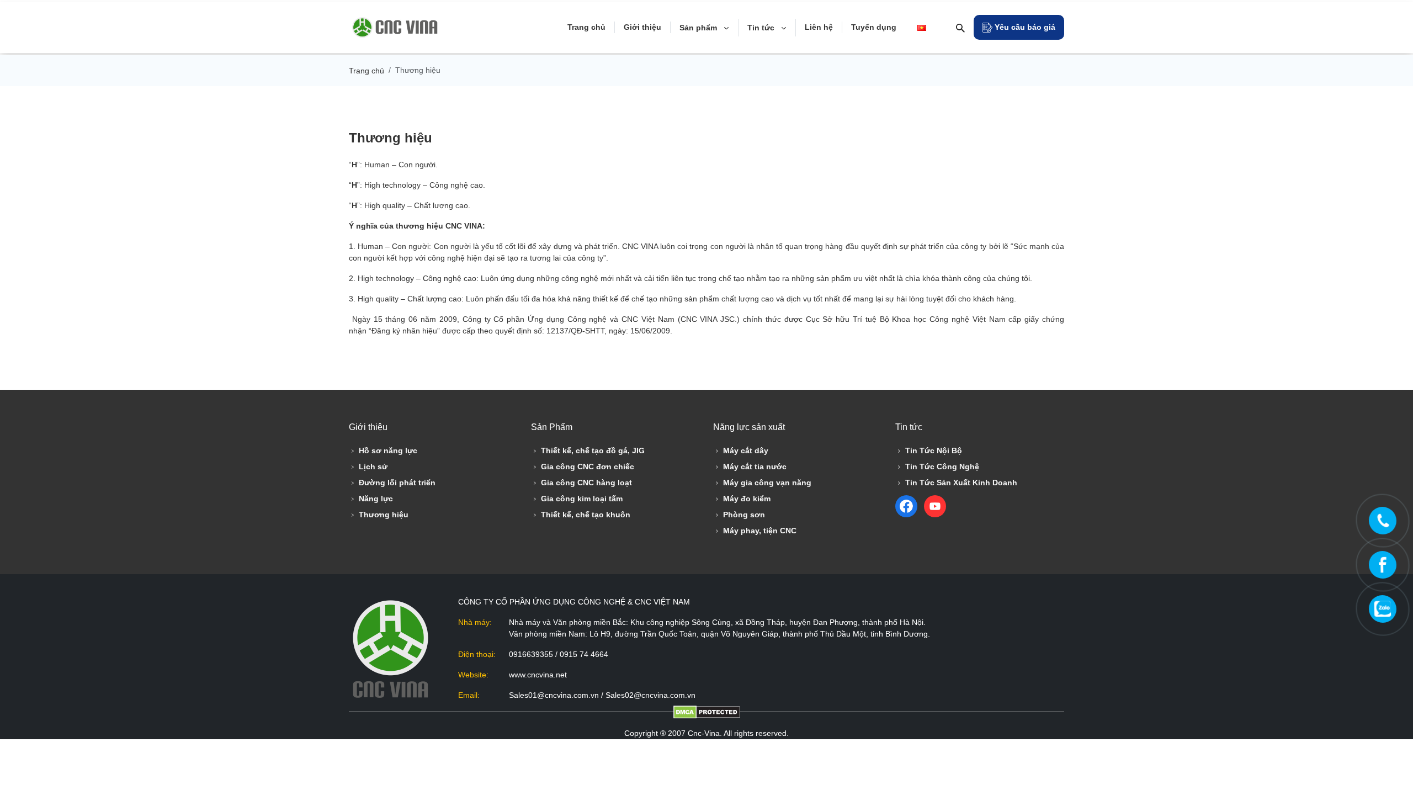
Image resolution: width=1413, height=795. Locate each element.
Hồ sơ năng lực (388, 450)
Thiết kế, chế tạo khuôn (585, 514)
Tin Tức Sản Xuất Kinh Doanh (961, 482)
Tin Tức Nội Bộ (933, 450)
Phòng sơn (744, 514)
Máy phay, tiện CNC (759, 530)
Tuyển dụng (873, 27)
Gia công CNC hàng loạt (586, 482)
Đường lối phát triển (397, 482)
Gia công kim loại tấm (582, 498)
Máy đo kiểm (747, 498)
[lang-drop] (924, 27)
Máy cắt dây (745, 450)
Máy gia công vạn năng (767, 482)
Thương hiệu (383, 514)
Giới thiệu (642, 27)
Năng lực (376, 498)
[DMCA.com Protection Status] (706, 712)
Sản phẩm (699, 27)
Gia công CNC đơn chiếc (587, 466)
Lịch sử (373, 466)
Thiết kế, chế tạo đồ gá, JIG (593, 450)
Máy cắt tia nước (755, 466)
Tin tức (762, 27)
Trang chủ (586, 27)
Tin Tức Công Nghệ (942, 466)
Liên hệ (819, 27)
